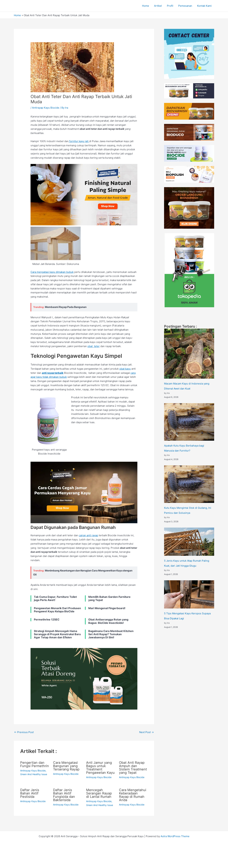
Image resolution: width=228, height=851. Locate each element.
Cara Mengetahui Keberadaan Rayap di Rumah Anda (132, 795)
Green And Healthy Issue (33, 774)
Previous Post (24, 732)
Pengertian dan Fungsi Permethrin (34, 764)
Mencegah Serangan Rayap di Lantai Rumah (99, 793)
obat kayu (125, 368)
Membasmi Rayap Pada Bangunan (65, 307)
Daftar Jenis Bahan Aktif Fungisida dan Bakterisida (64, 795)
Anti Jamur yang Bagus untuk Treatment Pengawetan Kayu (100, 768)
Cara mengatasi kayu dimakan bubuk (52, 272)
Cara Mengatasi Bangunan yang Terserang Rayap (66, 766)
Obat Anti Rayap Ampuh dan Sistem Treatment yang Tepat (133, 768)
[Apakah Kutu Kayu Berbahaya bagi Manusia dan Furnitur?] (189, 422)
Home (145, 5)
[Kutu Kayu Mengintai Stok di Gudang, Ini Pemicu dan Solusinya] (189, 484)
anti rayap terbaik (52, 372)
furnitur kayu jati (79, 141)
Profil (170, 5)
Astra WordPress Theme (175, 836)
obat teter (93, 346)
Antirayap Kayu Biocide (45, 107)
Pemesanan (185, 5)
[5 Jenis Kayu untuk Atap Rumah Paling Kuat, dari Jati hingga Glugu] (189, 542)
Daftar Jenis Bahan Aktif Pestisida (29, 793)
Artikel (158, 5)
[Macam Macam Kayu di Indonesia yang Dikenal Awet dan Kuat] (189, 354)
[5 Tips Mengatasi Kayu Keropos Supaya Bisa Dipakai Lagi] (189, 594)
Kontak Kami (204, 5)
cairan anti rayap (88, 535)
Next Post (146, 732)
